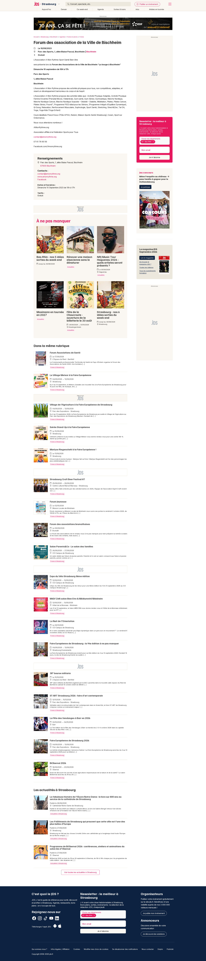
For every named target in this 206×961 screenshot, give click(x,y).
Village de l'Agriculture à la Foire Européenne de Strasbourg (81, 404)
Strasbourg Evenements (61, 650)
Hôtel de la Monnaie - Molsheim (64, 605)
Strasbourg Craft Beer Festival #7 (67, 479)
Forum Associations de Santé (65, 352)
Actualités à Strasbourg (58, 814)
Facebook (41, 179)
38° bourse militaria (60, 673)
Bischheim (54, 37)
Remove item (153, 142)
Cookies (76, 949)
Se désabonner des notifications (125, 949)
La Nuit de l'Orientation (62, 621)
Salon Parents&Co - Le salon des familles (71, 546)
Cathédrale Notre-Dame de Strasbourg (67, 806)
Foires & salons (72, 37)
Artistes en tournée (156, 9)
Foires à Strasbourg (57, 367)
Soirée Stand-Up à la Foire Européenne (70, 427)
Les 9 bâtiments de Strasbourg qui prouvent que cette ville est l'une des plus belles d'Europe (87, 822)
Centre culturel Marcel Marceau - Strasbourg (70, 486)
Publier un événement (148, 4)
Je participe (145, 187)
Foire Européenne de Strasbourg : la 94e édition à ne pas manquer (84, 643)
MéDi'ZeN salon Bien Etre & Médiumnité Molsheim (76, 598)
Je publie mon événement (154, 913)
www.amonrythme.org (47, 176)
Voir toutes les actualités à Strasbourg (80, 872)
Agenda (101, 9)
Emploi (160, 949)
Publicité (170, 949)
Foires (82, 37)
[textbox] (156, 142)
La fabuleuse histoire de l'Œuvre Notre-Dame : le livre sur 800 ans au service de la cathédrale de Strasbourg (85, 797)
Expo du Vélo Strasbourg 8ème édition (70, 576)
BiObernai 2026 (58, 763)
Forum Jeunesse (58, 501)
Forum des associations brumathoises (70, 524)
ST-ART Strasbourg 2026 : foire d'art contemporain (76, 695)
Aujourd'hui (46, 9)
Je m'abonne (154, 157)
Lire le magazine (147, 258)
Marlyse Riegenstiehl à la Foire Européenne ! (73, 449)
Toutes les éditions (146, 267)
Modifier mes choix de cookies (96, 949)
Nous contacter (148, 949)
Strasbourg (49, 4)
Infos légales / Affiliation (60, 949)
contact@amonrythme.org (45, 137)
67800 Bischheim (48, 166)
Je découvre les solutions (154, 934)
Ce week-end (82, 9)
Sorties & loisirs (120, 9)
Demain (64, 9)
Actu (137, 9)
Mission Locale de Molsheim (63, 508)
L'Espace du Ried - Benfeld (63, 359)
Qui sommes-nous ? (39, 949)
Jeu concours (154, 177)
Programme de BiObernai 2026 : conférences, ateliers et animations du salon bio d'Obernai (87, 847)
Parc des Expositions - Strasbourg (65, 411)
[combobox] (154, 141)
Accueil (36, 37)
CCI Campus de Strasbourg (63, 553)
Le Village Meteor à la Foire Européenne (70, 375)
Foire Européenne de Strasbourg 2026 (69, 740)
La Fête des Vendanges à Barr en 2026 (70, 718)
